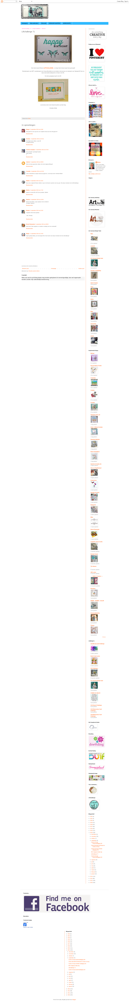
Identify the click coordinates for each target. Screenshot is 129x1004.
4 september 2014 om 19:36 (37, 199)
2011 (91, 880)
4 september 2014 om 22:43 (36, 210)
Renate (28, 210)
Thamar (92, 625)
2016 (91, 828)
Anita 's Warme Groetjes (97, 427)
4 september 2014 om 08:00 (37, 162)
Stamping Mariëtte (95, 439)
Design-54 (93, 504)
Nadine (28, 180)
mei (92, 865)
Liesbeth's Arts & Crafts (96, 541)
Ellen (92, 311)
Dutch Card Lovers (95, 656)
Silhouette (43, 23)
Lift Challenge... (94, 668)
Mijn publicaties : (34, 23)
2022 (91, 816)
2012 (91, 878)
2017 (91, 826)
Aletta (99, 162)
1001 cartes (93, 572)
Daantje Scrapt (94, 554)
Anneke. (28, 138)
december (93, 834)
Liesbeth (93, 246)
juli (92, 861)
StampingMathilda (95, 613)
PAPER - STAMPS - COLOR (97, 600)
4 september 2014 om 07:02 (37, 138)
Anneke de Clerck (95, 492)
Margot (28, 129)
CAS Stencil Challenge (96, 705)
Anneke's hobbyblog (96, 270)
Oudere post (81, 268)
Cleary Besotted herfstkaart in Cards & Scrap (98, 846)
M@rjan (92, 353)
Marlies (28, 190)
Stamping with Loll (95, 414)
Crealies (93, 390)
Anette (92, 336)
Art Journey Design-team (97, 258)
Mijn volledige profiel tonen (94, 173)
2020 (91, 820)
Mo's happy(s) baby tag (96, 851)
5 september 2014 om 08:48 (42, 224)
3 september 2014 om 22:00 (36, 129)
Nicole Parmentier (30, 224)
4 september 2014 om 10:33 (37, 171)
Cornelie (28, 171)
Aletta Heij (25, 922)
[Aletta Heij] (24, 925)
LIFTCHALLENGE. (49, 68)
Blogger (74, 999)
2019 (91, 822)
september (94, 840)
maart (92, 869)
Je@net (28, 162)
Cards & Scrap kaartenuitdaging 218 (96, 856)
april (92, 867)
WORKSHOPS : (67, 23)
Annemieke (93, 323)
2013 (91, 876)
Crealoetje (93, 377)
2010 (91, 882)
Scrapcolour (94, 480)
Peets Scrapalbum (95, 451)
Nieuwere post (25, 268)
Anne (92, 286)
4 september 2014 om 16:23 (36, 180)
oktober (93, 838)
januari (93, 873)
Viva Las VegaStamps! (96, 467)
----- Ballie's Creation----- (97, 576)
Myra (92, 233)
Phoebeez (93, 588)
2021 (91, 818)
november (93, 836)
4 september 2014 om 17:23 (36, 190)
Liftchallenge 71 (94, 854)
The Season (93, 566)
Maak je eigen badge (28, 927)
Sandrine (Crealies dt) (96, 464)
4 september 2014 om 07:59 (42, 149)
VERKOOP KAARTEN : (55, 23)
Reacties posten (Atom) (34, 271)
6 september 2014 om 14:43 (36, 233)
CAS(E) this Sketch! (95, 693)
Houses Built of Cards (96, 365)
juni (92, 863)
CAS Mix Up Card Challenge (97, 643)
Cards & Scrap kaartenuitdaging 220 (96, 843)
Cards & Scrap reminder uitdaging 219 (96, 849)
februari (93, 871)
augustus (93, 859)
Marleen (28, 199)
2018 (91, 824)
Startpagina (25, 23)
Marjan (28, 233)
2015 (91, 830)
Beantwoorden (29, 133)
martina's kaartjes (30, 149)
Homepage (53, 268)
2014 (91, 832)
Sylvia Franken (94, 282)
